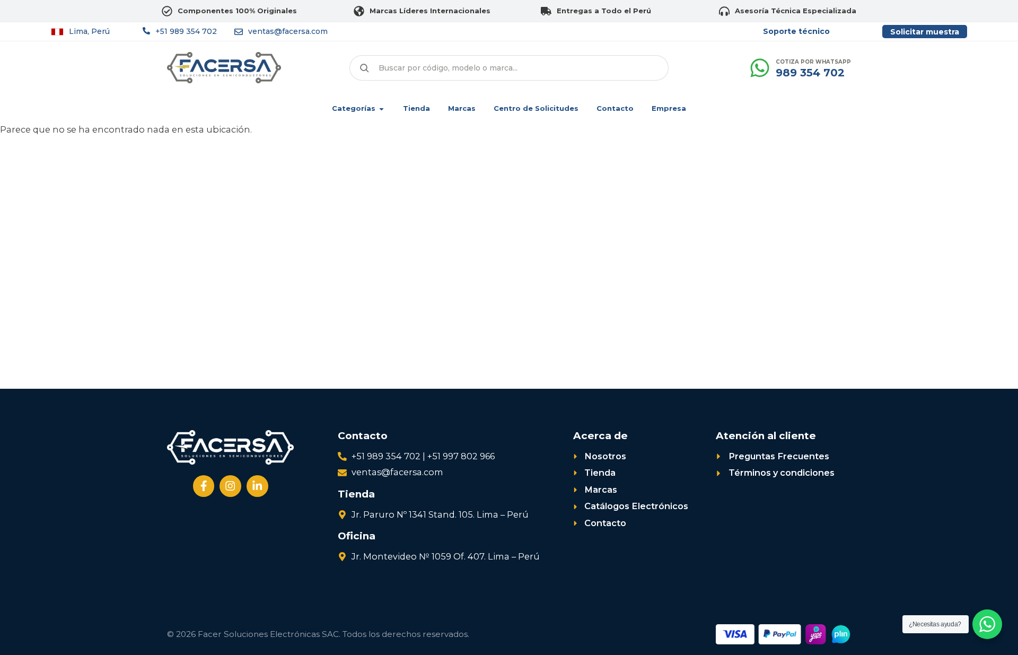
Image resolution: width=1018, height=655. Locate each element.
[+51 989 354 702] (146, 30)
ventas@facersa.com (288, 31)
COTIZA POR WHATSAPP (813, 61)
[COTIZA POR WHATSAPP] (759, 67)
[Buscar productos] (364, 68)
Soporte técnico (796, 31)
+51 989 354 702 (186, 31)
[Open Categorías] (381, 108)
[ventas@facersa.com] (238, 32)
